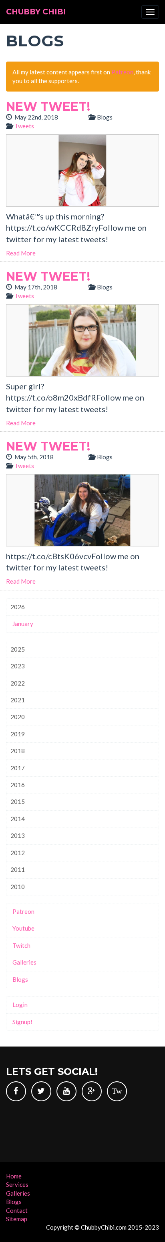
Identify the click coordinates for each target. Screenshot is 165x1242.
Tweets (24, 126)
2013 (17, 835)
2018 (17, 750)
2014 (17, 818)
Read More (21, 253)
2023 (17, 666)
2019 (17, 734)
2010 (17, 886)
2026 (17, 606)
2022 (17, 683)
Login (20, 1004)
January (22, 623)
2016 (17, 784)
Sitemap (16, 1218)
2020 (17, 716)
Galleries (24, 962)
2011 (17, 869)
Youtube (23, 928)
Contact (17, 1210)
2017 (17, 768)
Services (17, 1184)
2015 (17, 801)
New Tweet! (48, 106)
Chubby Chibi (36, 11)
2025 (17, 649)
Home (14, 1176)
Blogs (20, 979)
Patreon (122, 72)
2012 (17, 852)
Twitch (21, 945)
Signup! (22, 1021)
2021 (17, 700)
